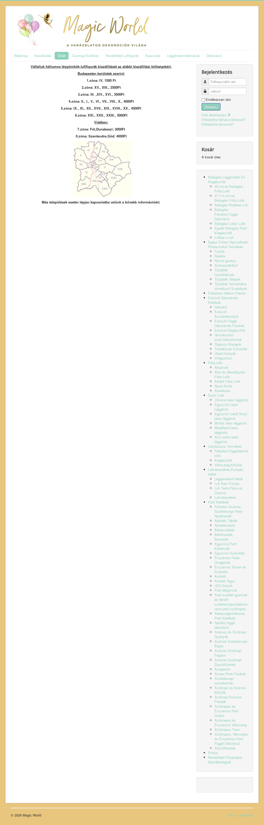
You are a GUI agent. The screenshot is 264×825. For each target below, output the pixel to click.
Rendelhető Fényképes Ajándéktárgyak (225, 759)
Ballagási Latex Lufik (230, 223)
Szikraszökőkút (226, 265)
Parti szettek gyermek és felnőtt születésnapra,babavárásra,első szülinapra (231, 601)
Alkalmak (221, 367)
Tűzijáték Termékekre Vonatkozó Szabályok (230, 286)
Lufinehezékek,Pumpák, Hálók (226, 472)
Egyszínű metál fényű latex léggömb (230, 416)
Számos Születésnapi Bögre (230, 643)
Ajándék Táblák (225, 520)
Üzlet (61, 55)
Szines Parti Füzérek (230, 673)
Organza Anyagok (227, 344)
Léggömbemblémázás (183, 55)
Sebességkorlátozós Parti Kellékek (229, 615)
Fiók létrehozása (214, 114)
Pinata (213, 752)
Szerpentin (222, 669)
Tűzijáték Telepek (227, 279)
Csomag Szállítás (85, 55)
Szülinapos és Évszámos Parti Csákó (226, 711)
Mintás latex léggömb (230, 423)
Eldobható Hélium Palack (227, 293)
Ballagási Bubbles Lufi (231, 204)
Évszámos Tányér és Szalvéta (230, 569)
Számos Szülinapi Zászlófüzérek (228, 662)
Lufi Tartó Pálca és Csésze (228, 490)
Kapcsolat (152, 55)
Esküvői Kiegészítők (229, 330)
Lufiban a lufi (224, 237)
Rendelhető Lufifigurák (122, 55)
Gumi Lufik (216, 395)
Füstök (219, 251)
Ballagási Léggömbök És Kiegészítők (226, 179)
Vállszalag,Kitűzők (228, 464)
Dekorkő (220, 307)
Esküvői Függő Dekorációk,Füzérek (229, 323)
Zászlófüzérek (225, 748)
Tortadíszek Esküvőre (230, 348)
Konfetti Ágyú (224, 580)
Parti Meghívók (225, 590)
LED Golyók (223, 585)
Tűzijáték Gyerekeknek (224, 272)
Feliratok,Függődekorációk (231, 453)
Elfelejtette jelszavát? (218, 124)
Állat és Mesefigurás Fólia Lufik (229, 374)
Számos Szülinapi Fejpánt (228, 653)
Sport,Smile (223, 385)
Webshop (21, 55)
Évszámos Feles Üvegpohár (227, 560)
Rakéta (219, 256)
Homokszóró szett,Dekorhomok (228, 337)
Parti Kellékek (218, 502)
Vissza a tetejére (240, 815)
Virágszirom (223, 358)
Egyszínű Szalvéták (229, 553)
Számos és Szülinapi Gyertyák (230, 634)
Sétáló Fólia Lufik (227, 381)
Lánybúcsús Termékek (225, 446)
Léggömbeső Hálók (228, 478)
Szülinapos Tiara (227, 729)
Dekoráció (214, 55)
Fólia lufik (215, 362)
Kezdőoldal (43, 55)
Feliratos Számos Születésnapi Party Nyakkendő (228, 511)
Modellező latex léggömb (226, 430)
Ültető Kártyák (225, 353)
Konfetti (220, 576)
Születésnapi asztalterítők (224, 680)
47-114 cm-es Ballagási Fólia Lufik (229, 198)
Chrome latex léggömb (231, 399)
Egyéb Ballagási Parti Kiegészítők (230, 230)
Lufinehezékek (225, 497)
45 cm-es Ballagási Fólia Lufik (228, 188)
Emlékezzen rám (218, 99)
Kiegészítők (223, 460)
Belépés (211, 106)
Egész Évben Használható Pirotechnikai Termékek (228, 244)
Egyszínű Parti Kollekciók (225, 546)
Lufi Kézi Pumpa (226, 483)
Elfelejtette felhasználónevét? (224, 119)
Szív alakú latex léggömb (226, 439)
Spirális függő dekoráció (224, 625)
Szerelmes (222, 390)
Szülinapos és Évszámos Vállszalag (230, 722)
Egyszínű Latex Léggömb (226, 407)
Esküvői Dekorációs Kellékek (223, 300)
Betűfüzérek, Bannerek (224, 537)
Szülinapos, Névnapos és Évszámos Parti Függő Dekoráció (231, 739)
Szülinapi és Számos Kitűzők (230, 690)
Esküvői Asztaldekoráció (226, 314)
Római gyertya (225, 260)
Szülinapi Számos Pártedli (228, 699)
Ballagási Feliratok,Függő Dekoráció (226, 214)
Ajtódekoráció (224, 525)
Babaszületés (224, 529)
